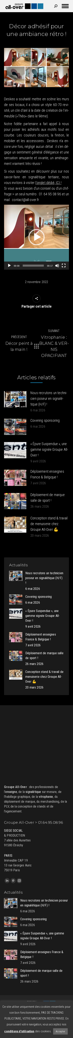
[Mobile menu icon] (65, 6)
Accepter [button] (60, 1031)
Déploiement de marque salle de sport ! (47, 498)
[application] (36, 237)
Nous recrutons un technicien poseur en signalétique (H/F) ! (48, 398)
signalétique (33, 792)
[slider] (33, 266)
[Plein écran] (64, 266)
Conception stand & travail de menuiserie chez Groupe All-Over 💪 (49, 524)
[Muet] (57, 266)
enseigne (11, 792)
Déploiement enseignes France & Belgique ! (47, 474)
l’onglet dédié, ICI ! (48, 183)
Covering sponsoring (45, 420)
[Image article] (15, 399)
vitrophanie (46, 797)
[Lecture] (9, 266)
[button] (36, 237)
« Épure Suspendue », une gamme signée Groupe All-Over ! (49, 449)
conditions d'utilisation (19, 1031)
